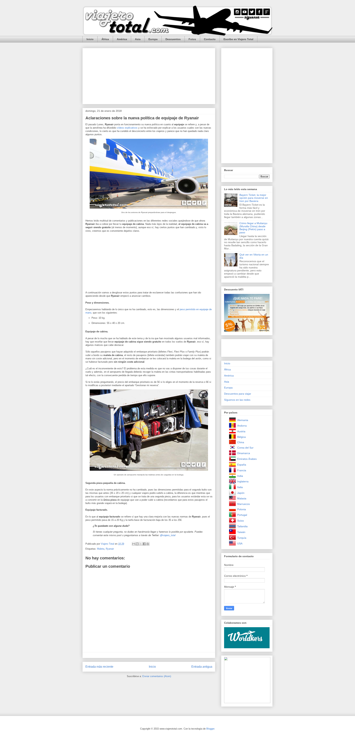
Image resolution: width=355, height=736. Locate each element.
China (240, 442)
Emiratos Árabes (247, 458)
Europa (153, 39)
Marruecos (243, 503)
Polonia (241, 509)
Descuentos (173, 39)
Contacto (210, 39)
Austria (241, 431)
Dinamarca (243, 453)
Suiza (240, 520)
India (240, 475)
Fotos (192, 39)
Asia (138, 39)
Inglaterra (242, 481)
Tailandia (242, 526)
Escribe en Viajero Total (238, 39)
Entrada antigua (201, 666)
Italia (240, 487)
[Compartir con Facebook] (144, 544)
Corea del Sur (245, 447)
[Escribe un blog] (137, 544)
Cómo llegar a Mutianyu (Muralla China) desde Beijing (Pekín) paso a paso (253, 228)
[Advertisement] (148, 75)
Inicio (90, 39)
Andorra (242, 425)
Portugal (242, 514)
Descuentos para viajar (237, 393)
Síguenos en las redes (237, 399)
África (105, 39)
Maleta (100, 548)
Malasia (241, 498)
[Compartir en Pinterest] (148, 544)
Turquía (241, 537)
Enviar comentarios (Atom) (156, 676)
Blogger (210, 728)
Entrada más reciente (99, 666)
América (122, 39)
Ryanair (110, 548)
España (241, 464)
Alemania (242, 420)
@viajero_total (167, 535)
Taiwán (241, 532)
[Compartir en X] (141, 544)
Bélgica (241, 436)
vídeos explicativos (127, 127)
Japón (240, 492)
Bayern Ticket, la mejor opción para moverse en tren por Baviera (253, 198)
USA (239, 543)
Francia (241, 470)
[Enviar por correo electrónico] (134, 544)
